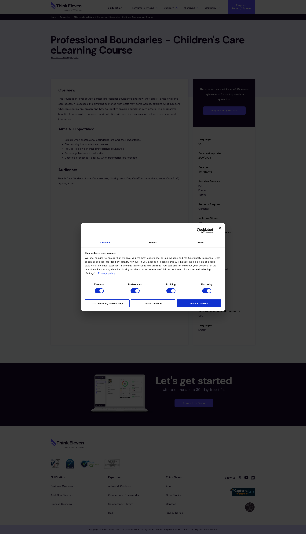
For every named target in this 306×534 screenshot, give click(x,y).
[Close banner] (220, 231)
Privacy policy (106, 273)
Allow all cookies (198, 303)
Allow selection (153, 303)
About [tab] (200, 242)
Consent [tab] (105, 242)
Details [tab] (153, 242)
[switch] (135, 290)
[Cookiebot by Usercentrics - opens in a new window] (199, 230)
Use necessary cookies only (107, 303)
